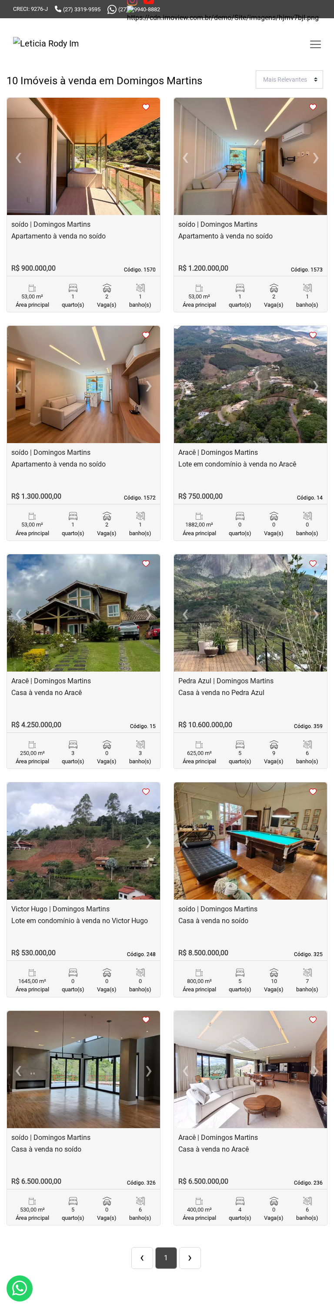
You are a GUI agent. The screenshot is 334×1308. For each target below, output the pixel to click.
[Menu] (315, 44)
